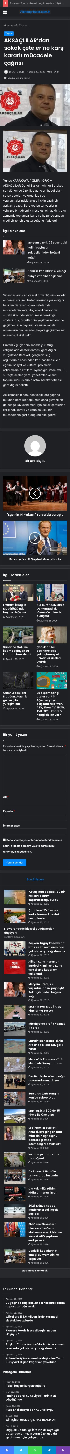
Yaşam (24, 25)
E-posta (9, 811)
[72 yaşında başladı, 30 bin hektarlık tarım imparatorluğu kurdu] (14, 897)
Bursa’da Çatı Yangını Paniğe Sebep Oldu (43, 1095)
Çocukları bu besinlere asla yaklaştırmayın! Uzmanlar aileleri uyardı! (49, 654)
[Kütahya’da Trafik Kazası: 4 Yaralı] (14, 1029)
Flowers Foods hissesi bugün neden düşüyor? (38, 3)
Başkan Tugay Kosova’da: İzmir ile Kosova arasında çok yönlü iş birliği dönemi (46, 947)
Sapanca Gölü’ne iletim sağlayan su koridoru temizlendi (17, 650)
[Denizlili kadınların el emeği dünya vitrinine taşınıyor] (13, 276)
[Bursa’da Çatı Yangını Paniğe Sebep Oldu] (14, 1099)
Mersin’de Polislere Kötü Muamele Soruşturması (45, 1061)
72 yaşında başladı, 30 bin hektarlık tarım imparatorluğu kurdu (47, 896)
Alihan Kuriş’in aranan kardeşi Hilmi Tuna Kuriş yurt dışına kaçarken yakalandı (45, 968)
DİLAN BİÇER (16, 71)
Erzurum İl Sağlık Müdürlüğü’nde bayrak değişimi (14, 608)
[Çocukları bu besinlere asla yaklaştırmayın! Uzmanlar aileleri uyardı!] (52, 634)
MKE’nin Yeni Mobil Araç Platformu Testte (44, 1009)
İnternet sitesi (11, 825)
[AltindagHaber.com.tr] (35, 12)
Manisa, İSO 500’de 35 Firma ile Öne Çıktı (44, 1113)
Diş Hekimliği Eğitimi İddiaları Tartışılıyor (42, 1191)
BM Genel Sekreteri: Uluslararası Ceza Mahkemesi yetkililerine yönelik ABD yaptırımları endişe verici (45, 1232)
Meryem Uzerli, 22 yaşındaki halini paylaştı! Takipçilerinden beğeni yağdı (46, 990)
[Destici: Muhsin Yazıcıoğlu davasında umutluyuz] (14, 1081)
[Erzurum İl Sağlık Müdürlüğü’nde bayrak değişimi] (18, 592)
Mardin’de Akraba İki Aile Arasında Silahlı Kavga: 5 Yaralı (46, 1045)
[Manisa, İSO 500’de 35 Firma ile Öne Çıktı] (14, 1116)
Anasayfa (12, 25)
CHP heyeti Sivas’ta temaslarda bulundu (43, 1173)
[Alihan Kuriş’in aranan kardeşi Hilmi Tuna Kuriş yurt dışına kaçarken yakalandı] (14, 967)
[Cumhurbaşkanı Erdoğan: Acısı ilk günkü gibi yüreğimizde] (18, 680)
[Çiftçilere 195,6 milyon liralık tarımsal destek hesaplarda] (14, 915)
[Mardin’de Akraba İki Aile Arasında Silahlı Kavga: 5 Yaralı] (14, 1046)
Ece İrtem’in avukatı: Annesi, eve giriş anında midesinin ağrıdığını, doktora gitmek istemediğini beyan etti (45, 1136)
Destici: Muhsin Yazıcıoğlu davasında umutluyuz (46, 1078)
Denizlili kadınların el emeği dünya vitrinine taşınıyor (43, 1255)
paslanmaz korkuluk (35, 1270)
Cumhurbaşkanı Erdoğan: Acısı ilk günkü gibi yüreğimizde (15, 698)
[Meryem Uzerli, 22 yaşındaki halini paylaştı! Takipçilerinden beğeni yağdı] (13, 247)
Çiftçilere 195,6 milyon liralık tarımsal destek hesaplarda (44, 914)
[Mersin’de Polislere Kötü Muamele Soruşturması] (14, 1064)
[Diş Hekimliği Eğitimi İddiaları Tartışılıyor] (14, 1194)
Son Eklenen (35, 879)
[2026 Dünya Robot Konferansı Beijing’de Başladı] (14, 1211)
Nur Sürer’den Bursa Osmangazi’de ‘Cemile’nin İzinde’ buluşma (51, 610)
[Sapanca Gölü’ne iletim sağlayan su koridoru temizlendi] (18, 634)
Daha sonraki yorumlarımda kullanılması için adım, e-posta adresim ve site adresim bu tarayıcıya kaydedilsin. (32, 845)
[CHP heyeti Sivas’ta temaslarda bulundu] (14, 1177)
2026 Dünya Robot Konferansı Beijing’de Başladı (43, 1210)
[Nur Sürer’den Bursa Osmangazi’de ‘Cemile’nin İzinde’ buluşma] (52, 592)
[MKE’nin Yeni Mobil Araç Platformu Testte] (14, 1012)
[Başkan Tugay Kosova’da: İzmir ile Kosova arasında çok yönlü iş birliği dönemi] (14, 948)
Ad (6, 796)
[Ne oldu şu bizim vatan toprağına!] (14, 1159)
